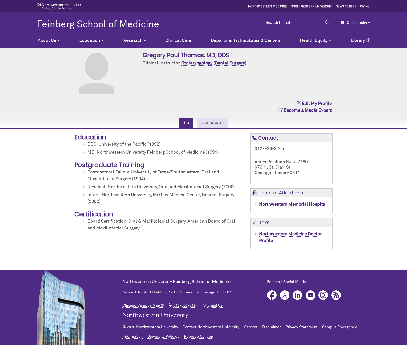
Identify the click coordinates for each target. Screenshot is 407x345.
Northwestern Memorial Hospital (293, 204)
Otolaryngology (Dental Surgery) (213, 63)
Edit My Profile (317, 103)
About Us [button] (47, 40)
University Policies (163, 336)
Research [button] (132, 40)
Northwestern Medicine (267, 6)
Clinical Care (178, 40)
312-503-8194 (185, 305)
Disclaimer (271, 327)
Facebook (272, 295)
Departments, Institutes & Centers (246, 40)
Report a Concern (199, 336)
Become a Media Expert (308, 110)
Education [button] (89, 40)
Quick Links (357, 23)
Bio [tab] (185, 122)
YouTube (310, 295)
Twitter (285, 295)
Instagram (323, 295)
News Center (346, 6)
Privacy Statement (301, 327)
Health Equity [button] (314, 40)
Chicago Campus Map (141, 305)
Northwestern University (311, 6)
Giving (365, 6)
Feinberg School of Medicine (98, 24)
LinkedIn (297, 295)
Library (358, 40)
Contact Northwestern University (211, 327)
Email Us (215, 305)
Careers (250, 327)
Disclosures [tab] (212, 122)
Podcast (336, 295)
